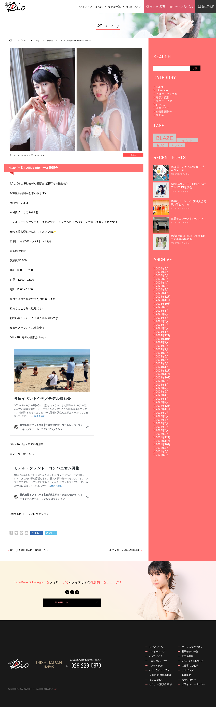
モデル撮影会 (156, 679)
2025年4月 (162, 324)
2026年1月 (162, 293)
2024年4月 (162, 359)
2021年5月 (162, 455)
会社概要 (186, 675)
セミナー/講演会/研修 (160, 684)
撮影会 (133, 155)
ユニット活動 (164, 101)
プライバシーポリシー (193, 684)
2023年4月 (162, 395)
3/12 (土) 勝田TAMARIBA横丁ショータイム (33, 550)
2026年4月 (162, 282)
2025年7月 (162, 314)
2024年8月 (162, 345)
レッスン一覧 (156, 646)
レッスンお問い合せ (192, 660)
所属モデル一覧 (190, 651)
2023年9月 (162, 381)
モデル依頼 (162, 97)
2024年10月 (163, 339)
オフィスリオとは (92, 6)
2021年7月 (162, 448)
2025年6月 (162, 317)
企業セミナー (164, 108)
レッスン (183, 6)
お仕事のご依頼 (190, 665)
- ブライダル (156, 665)
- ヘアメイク (156, 656)
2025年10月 (163, 303)
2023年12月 (163, 370)
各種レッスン (133, 6)
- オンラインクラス (159, 670)
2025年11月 (163, 300)
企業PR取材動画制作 (160, 675)
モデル (157, 6)
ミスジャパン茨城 (167, 94)
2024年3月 (162, 363)
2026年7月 (162, 271)
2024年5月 (162, 356)
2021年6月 (162, 451)
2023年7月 (162, 388)
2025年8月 (162, 310)
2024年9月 (162, 342)
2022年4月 (162, 426)
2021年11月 (163, 441)
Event (159, 86)
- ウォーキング (157, 651)
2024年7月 (162, 349)
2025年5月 (162, 321)
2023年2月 (162, 402)
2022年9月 (162, 412)
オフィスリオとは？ (192, 646)
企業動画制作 (164, 111)
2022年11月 (163, 409)
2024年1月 (162, 367)
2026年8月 (162, 268)
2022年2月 (162, 433)
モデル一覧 (114, 6)
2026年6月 (162, 275)
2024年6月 (162, 353)
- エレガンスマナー (159, 660)
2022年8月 (162, 416)
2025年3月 (162, 328)
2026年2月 (162, 289)
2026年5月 (162, 279)
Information (162, 90)
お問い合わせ (189, 679)
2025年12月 (163, 296)
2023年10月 (163, 377)
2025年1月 (162, 331)
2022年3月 (162, 430)
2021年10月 (163, 444)
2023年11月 (163, 374)
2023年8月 (162, 384)
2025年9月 (162, 307)
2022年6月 (162, 423)
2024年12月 (163, 335)
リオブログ (187, 670)
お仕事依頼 (208, 6)
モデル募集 (187, 656)
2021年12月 (163, 437)
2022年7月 (162, 419)
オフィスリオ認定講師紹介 (124, 550)
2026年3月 (162, 286)
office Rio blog (61, 602)
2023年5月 (162, 391)
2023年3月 (162, 398)
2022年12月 (163, 405)
